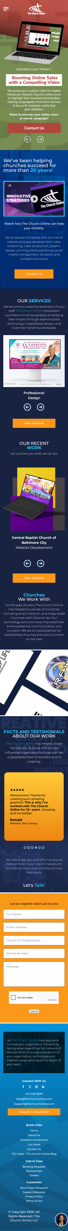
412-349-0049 (34, 1093)
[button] (27, 407)
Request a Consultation (34, 1111)
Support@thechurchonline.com (34, 1103)
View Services (34, 423)
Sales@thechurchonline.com (34, 1098)
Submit (34, 1011)
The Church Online (25, 1040)
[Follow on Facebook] (23, 1086)
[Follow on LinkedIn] (43, 1086)
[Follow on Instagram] (36, 1086)
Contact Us (34, 273)
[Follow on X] (30, 1086)
